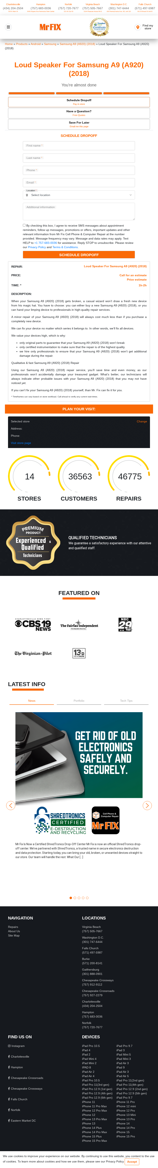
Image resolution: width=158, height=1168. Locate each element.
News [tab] (31, 700)
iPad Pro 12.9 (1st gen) (97, 1089)
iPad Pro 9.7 (124, 1046)
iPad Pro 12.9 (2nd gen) (132, 1089)
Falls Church (145, 4)
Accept (132, 1161)
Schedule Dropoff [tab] (79, 102)
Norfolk (68, 4)
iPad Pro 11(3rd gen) (95, 1084)
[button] (79, 802)
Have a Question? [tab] (79, 113)
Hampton (40, 4)
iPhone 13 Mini (126, 1114)
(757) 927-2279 (92, 995)
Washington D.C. (118, 4)
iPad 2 (86, 1054)
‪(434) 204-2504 (13, 8)
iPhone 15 (123, 1132)
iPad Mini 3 (123, 1058)
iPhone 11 (88, 1102)
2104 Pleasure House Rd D (93, 11)
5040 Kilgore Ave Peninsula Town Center (40, 11)
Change (142, 421)
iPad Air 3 (122, 1063)
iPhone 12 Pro (125, 1110)
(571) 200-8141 (92, 963)
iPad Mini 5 (123, 1054)
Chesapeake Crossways (98, 980)
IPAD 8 (86, 1067)
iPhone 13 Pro (125, 1119)
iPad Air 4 (88, 1076)
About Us (14, 931)
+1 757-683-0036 (45, 242)
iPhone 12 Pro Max (94, 1110)
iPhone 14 (123, 1123)
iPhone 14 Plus (92, 1127)
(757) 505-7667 (92, 8)
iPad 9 (120, 1067)
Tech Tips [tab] (126, 700)
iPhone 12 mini (126, 1106)
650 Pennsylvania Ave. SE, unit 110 (119, 11)
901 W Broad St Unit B (144, 11)
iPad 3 (120, 1050)
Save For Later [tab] (79, 124)
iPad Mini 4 (89, 1058)
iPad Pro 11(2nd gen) (130, 1080)
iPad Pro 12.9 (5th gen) (131, 1093)
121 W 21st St (68, 11)
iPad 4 (86, 1050)
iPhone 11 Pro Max (94, 1106)
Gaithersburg (90, 969)
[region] (79, 546)
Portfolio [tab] (79, 700)
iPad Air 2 (88, 1071)
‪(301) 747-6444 (119, 8)
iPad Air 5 (122, 1076)
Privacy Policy (37, 247)
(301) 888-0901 (92, 973)
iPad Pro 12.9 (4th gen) (97, 1093)
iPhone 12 (88, 1114)
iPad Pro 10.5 (91, 1046)
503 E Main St (13, 11)
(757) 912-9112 (92, 984)
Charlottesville (13, 4)
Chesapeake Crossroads (98, 991)
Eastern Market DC (23, 1120)
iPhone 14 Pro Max (94, 1132)
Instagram (18, 1046)
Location (31, 190)
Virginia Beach (93, 4)
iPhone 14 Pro (125, 1127)
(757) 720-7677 (68, 8)
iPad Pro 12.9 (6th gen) (97, 1097)
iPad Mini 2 (89, 1063)
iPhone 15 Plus (92, 1136)
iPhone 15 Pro (125, 1136)
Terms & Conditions (65, 247)
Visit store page (21, 443)
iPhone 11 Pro (125, 1102)
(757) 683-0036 (41, 8)
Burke (86, 959)
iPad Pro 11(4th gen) (129, 1084)
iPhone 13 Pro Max (94, 1119)
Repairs (13, 926)
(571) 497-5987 (145, 8)
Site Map (14, 935)
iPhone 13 (88, 1123)
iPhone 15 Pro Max (94, 1140)
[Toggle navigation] (8, 27)
